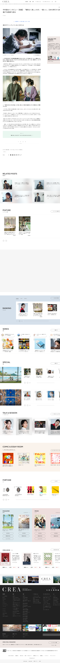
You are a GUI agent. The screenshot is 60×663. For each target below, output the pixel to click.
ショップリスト (8, 538)
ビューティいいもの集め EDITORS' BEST (16, 611)
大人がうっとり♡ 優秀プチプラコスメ (16, 614)
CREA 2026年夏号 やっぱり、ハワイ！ (25, 598)
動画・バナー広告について (28, 655)
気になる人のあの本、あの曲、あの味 (37, 598)
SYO (4, 15)
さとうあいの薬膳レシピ (16, 608)
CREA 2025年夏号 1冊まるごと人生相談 (25, 609)
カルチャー (4, 151)
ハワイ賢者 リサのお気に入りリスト (16, 601)
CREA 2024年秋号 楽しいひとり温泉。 (25, 616)
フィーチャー (4, 611)
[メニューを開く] (55, 2)
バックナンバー (26, 512)
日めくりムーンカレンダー (56, 603)
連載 (30, 1)
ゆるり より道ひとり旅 (46, 609)
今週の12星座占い (55, 600)
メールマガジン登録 (54, 642)
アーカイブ (4, 610)
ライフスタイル (5, 603)
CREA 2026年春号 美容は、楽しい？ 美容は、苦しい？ (27, 601)
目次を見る (8, 533)
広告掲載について (35, 655)
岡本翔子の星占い (55, 597)
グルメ (3, 600)
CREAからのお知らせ (5, 616)
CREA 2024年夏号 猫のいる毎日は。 (25, 619)
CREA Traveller (25, 661)
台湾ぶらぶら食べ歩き (15, 597)
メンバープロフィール (25, 635)
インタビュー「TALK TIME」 (46, 603)
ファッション (4, 606)
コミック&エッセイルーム (46, 1)
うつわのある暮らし (15, 609)
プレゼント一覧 (50, 61)
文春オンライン (36, 661)
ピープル (14, 635)
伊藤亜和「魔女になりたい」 (46, 597)
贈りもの (4, 597)
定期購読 (41, 655)
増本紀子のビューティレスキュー (17, 616)
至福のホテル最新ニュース (16, 604)
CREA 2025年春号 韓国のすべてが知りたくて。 (26, 612)
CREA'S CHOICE (5, 613)
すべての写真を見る (37, 55)
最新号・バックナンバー (6, 635)
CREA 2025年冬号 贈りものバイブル (25, 614)
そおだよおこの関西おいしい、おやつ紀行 (17, 606)
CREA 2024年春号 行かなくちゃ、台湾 (25, 621)
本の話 (40, 661)
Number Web (30, 661)
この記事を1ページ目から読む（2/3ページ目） (22, 21)
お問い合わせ (21, 655)
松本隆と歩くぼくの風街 (36, 601)
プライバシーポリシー (53, 655)
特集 (33, 1)
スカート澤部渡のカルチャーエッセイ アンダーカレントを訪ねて (47, 607)
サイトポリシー (47, 655)
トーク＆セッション (38, 1)
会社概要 (16, 655)
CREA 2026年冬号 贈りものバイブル (25, 603)
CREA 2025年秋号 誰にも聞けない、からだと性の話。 (27, 606)
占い (52, 1)
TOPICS (4, 614)
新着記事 (26, 1)
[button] (3, 241)
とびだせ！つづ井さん (46, 600)
